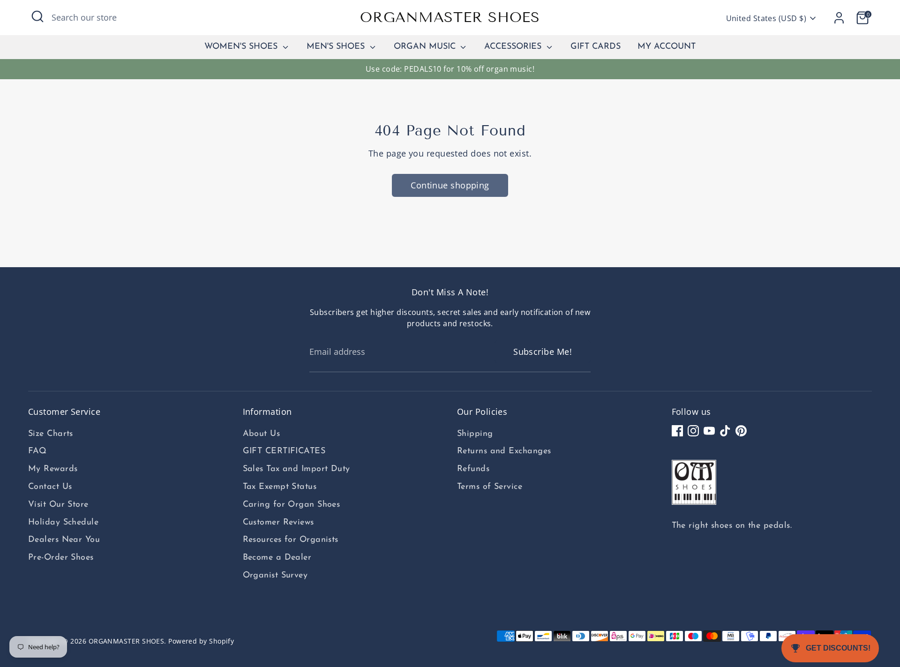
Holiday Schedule (63, 522)
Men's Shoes (337, 47)
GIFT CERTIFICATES (284, 451)
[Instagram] (693, 430)
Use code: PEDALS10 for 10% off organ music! (450, 69)
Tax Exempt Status (280, 487)
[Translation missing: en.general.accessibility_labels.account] (839, 17)
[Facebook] (677, 430)
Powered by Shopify (201, 641)
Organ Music (426, 47)
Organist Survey (275, 575)
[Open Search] (37, 16)
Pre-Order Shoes (61, 558)
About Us (261, 434)
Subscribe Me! (542, 351)
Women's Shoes (242, 47)
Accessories (514, 47)
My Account (667, 47)
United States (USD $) (766, 18)
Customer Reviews (278, 522)
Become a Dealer (277, 558)
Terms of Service (489, 487)
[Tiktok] (725, 430)
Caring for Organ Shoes (291, 505)
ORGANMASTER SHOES (450, 17)
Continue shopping (450, 185)
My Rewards (53, 469)
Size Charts (50, 434)
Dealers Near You (64, 540)
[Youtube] (709, 430)
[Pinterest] (741, 430)
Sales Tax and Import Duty (296, 469)
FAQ (37, 451)
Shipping (475, 434)
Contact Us (50, 487)
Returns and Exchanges (504, 451)
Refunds (473, 469)
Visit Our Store (58, 505)
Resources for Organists (290, 540)
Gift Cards (595, 47)
